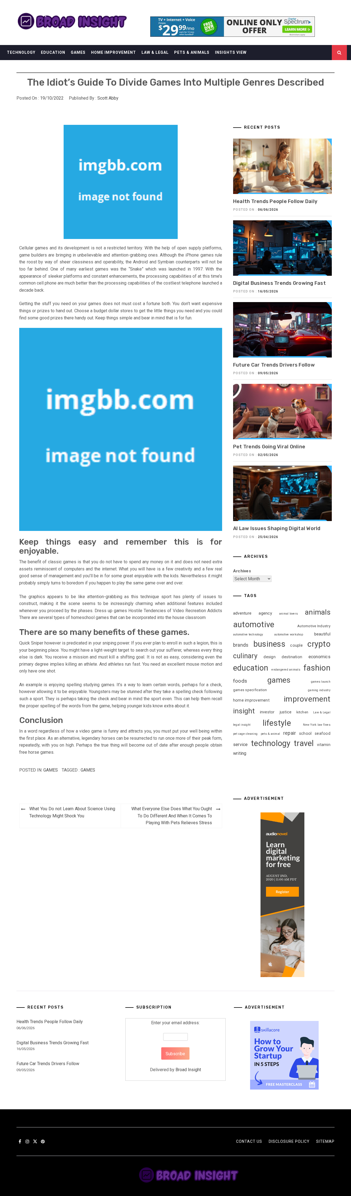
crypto (318, 644)
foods (240, 681)
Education (53, 52)
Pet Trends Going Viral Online (269, 447)
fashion (317, 667)
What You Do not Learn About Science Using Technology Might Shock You (72, 812)
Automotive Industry (313, 626)
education (250, 667)
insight (244, 711)
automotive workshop (288, 634)
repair (289, 733)
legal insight (241, 725)
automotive (253, 624)
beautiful (322, 634)
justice (286, 712)
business (269, 644)
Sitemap (325, 1141)
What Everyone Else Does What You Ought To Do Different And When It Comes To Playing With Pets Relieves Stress (171, 815)
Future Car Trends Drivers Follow (274, 365)
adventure (242, 613)
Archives (242, 571)
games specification (250, 690)
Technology (21, 52)
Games (78, 52)
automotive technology (248, 634)
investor (267, 712)
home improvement (251, 700)
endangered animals (285, 669)
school (305, 733)
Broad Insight (188, 1069)
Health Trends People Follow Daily (275, 201)
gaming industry (319, 690)
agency (265, 613)
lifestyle (277, 723)
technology (271, 743)
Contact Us (249, 1141)
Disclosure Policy (289, 1141)
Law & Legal (155, 52)
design (270, 657)
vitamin (323, 744)
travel (304, 743)
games (88, 770)
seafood (322, 733)
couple (296, 645)
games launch (320, 681)
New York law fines (316, 725)
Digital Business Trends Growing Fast (279, 283)
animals (317, 612)
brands (241, 645)
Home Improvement (113, 52)
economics (319, 656)
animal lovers (288, 613)
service (240, 744)
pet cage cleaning (245, 734)
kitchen (302, 712)
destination (292, 657)
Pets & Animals (192, 52)
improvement (307, 698)
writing (240, 753)
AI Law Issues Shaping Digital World (277, 528)
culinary (245, 656)
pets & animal (270, 734)
